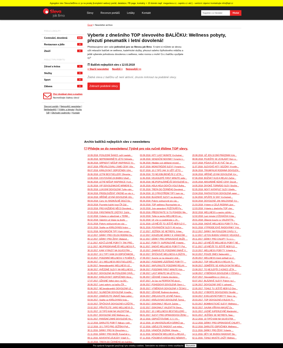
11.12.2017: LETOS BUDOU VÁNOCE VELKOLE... (216, 235)
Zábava (62, 86)
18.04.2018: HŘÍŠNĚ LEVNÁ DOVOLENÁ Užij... (110, 197)
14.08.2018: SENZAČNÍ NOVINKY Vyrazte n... (162, 159)
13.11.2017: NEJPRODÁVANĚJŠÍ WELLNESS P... (111, 246)
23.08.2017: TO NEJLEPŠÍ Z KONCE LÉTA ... (214, 269)
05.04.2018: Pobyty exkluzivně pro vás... (159, 201)
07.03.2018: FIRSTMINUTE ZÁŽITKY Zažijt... (109, 212)
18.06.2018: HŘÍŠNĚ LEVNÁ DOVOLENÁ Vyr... (215, 174)
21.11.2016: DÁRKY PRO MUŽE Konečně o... (109, 334)
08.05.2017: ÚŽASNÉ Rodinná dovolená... (160, 292)
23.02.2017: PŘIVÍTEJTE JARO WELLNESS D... (110, 307)
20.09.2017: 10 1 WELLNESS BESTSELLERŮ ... (110, 262)
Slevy (90, 12)
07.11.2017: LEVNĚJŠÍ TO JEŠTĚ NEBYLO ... (214, 246)
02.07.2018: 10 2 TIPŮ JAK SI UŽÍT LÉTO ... (161, 170)
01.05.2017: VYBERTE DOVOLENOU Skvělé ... (215, 292)
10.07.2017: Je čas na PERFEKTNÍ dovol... (160, 281)
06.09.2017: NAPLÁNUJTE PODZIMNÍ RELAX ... (163, 265)
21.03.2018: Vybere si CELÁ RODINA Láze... (213, 204)
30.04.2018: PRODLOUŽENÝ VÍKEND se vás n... (111, 193)
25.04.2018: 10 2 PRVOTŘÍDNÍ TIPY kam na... (162, 193)
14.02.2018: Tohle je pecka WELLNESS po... (161, 216)
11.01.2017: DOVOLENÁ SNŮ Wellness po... (108, 315)
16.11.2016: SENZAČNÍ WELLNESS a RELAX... (163, 334)
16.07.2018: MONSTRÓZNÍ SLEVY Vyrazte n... (162, 166)
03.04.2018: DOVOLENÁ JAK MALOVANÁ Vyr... (215, 201)
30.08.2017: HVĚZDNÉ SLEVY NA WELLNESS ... (111, 269)
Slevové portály (51, 106)
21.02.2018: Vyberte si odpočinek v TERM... (108, 216)
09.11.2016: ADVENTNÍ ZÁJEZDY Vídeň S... (108, 338)
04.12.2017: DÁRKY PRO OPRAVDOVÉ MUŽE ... (164, 239)
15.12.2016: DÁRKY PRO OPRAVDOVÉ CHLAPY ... (217, 323)
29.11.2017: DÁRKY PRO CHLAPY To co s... (213, 239)
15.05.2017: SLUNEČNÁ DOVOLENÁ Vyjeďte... (110, 292)
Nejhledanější (50, 109)
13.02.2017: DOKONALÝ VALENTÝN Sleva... (161, 307)
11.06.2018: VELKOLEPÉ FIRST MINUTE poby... (163, 178)
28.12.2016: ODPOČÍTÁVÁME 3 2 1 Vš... (160, 319)
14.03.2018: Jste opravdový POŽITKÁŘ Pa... (161, 208)
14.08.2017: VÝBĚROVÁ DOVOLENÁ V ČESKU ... (216, 273)
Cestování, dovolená (63, 37)
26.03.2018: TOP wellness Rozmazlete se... (161, 204)
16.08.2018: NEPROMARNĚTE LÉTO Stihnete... (110, 159)
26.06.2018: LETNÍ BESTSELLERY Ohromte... (109, 174)
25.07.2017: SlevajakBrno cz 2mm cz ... (211, 277)
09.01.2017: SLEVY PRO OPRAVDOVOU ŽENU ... (164, 315)
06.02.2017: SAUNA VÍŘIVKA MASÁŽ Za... (213, 307)
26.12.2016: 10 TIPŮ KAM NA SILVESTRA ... (214, 319)
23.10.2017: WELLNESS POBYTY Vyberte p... (214, 250)
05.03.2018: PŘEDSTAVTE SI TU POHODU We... (164, 212)
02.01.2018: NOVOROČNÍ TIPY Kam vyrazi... (109, 231)
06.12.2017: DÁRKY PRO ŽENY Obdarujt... (108, 239)
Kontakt (146, 12)
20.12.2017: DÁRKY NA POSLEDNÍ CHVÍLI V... (215, 231)
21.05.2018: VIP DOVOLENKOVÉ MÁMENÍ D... (110, 185)
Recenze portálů (110, 12)
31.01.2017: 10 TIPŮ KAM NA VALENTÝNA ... (109, 311)
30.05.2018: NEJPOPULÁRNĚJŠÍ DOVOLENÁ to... (164, 182)
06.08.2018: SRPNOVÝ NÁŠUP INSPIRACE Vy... (111, 163)
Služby (62, 73)
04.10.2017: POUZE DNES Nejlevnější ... (212, 254)
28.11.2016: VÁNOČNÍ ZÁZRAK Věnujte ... (160, 330)
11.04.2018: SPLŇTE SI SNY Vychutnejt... (212, 197)
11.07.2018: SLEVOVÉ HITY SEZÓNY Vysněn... (215, 166)
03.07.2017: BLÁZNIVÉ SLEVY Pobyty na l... (214, 281)
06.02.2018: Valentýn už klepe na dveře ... (107, 220)
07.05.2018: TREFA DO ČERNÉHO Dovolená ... (162, 189)
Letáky (131, 12)
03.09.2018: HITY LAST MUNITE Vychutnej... (162, 155)
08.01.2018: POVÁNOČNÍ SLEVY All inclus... (161, 227)
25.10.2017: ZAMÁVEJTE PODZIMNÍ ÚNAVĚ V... (164, 250)
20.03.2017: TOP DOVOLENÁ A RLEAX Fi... (213, 300)
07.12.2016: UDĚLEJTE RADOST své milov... (162, 326)
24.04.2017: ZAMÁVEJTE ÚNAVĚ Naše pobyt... (110, 296)
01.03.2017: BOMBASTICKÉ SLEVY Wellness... (215, 304)
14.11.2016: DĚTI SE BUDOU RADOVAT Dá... (214, 334)
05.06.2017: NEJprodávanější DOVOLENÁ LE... (110, 288)
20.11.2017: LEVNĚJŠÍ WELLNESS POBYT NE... (216, 243)
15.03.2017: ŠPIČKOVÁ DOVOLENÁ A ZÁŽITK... (111, 304)
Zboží (62, 51)
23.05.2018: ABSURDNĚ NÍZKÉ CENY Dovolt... (215, 182)
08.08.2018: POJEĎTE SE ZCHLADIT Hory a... (214, 159)
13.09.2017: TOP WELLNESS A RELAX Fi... (213, 262)
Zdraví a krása (62, 66)
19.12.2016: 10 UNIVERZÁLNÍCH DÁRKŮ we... (162, 323)
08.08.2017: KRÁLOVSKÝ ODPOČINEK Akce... (110, 277)
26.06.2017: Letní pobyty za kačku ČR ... (107, 284)
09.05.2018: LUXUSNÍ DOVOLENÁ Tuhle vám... (110, 189)
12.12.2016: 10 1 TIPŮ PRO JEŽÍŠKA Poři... (108, 326)
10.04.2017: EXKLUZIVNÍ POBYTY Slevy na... (214, 296)
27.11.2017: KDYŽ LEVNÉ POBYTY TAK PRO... (110, 243)
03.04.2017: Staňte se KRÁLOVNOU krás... (108, 300)
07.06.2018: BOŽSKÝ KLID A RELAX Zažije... (214, 178)
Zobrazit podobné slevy (103, 86)
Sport (62, 79)
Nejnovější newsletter (70, 106)
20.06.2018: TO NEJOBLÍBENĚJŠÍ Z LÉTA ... (162, 174)
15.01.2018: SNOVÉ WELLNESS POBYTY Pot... (215, 223)
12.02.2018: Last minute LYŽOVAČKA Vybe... (214, 216)
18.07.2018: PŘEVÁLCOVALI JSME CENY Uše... (111, 166)
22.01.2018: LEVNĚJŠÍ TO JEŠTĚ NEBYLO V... (163, 223)
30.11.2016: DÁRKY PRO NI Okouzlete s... (108, 330)
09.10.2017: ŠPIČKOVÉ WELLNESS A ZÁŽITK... (163, 254)
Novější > (117, 69)
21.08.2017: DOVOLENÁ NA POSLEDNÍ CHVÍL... (111, 273)
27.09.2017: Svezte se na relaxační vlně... (160, 258)
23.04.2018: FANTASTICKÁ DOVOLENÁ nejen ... (215, 193)
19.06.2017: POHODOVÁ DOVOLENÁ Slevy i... (163, 284)
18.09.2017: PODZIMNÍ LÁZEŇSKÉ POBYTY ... (163, 262)
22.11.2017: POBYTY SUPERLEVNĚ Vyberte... (162, 243)
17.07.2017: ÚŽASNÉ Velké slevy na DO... (107, 281)
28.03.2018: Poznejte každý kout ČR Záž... (108, 204)
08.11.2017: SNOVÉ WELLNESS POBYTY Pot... (163, 246)
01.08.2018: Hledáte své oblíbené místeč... (160, 163)
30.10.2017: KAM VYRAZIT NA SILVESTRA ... (109, 250)
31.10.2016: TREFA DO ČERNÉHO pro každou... (110, 342)
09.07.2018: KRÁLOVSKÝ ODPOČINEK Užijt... (110, 170)
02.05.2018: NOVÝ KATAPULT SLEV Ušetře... (214, 189)
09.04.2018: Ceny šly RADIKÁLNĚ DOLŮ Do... (109, 201)
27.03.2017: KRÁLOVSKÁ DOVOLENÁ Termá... (163, 300)
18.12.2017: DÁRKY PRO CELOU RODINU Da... (110, 235)
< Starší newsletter (98, 69)
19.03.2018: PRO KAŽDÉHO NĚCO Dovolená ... (110, 208)
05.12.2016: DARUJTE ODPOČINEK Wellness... (215, 326)
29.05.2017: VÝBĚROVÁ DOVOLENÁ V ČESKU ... (164, 288)
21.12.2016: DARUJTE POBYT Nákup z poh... (109, 323)
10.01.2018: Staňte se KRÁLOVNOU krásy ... (109, 227)
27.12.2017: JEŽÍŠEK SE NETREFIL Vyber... (161, 231)
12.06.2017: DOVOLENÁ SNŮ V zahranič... (213, 284)
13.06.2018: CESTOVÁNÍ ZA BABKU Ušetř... (109, 178)
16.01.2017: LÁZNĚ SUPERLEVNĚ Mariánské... (215, 311)
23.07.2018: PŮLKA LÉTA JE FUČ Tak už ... (213, 163)
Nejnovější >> (133, 69)
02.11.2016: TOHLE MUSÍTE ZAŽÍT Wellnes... (214, 338)
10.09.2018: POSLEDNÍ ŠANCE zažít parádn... (109, 155)
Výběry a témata (66, 109)
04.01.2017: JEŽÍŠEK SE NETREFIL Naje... (213, 315)
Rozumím (190, 345)
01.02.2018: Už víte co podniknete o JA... (159, 220)
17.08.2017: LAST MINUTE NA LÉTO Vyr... (160, 273)
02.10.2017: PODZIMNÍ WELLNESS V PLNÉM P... (111, 258)
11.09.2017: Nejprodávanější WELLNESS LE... (109, 265)
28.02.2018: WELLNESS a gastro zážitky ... (213, 212)
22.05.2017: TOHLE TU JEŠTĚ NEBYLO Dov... (215, 288)
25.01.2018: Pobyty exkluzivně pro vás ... (107, 223)
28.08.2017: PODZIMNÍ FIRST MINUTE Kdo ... (162, 269)
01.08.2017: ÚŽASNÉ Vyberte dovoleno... (159, 277)
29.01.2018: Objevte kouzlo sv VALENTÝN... (213, 220)
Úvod (89, 25)
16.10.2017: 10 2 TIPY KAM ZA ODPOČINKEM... (111, 254)
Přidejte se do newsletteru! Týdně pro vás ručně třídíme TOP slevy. (138, 148)
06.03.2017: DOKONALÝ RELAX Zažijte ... (160, 304)
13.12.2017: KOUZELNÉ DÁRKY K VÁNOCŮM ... (163, 235)
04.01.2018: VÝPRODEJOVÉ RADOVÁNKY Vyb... (216, 227)
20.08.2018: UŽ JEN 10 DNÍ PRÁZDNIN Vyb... (214, 155)
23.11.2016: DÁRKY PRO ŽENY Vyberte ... (213, 330)
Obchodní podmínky (61, 113)
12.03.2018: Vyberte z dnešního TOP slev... (213, 208)
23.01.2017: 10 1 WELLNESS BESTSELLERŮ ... (163, 311)
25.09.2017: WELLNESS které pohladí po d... (213, 258)
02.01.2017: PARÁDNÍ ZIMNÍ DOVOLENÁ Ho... (110, 319)
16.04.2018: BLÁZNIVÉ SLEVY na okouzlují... (162, 197)
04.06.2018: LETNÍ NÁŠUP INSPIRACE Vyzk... (110, 182)
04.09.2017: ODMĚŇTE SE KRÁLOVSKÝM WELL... (217, 265)
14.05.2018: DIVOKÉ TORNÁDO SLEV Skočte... (215, 185)
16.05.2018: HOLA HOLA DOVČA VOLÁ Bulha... (163, 185)
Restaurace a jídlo (62, 44)
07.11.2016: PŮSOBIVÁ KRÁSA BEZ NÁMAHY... (163, 338)
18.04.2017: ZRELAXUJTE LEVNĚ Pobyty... (161, 296)
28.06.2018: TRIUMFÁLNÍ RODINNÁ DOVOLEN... (216, 170)
